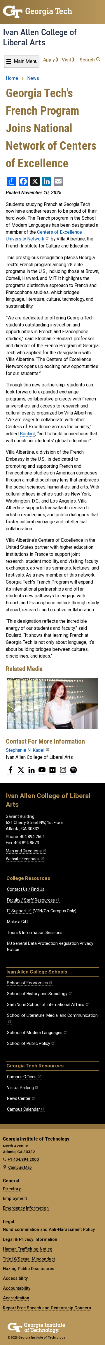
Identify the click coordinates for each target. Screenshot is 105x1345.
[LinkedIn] (31, 772)
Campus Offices (21, 1076)
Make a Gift (17, 921)
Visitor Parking (20, 1087)
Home (12, 78)
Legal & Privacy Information (30, 1239)
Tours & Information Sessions (34, 932)
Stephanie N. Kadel (25, 750)
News (33, 78)
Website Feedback (23, 858)
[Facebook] (10, 772)
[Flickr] (52, 772)
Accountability (16, 1288)
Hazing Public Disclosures (28, 1268)
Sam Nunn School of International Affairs (45, 1004)
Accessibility (15, 1278)
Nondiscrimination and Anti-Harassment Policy (49, 1229)
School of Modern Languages (34, 1032)
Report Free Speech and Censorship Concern (47, 1308)
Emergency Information (26, 1208)
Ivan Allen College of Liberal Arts (40, 37)
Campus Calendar (23, 1109)
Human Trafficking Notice (27, 1249)
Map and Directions (24, 851)
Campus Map (20, 1167)
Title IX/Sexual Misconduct (29, 1259)
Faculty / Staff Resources (31, 900)
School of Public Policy (28, 1043)
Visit (67, 60)
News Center (19, 1098)
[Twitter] (21, 772)
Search (88, 60)
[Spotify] (73, 772)
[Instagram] (63, 772)
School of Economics (27, 983)
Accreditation (16, 1298)
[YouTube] (42, 772)
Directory (12, 1188)
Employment (15, 1198)
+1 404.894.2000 (23, 1159)
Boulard (27, 433)
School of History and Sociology (37, 993)
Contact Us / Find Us (25, 889)
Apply (49, 60)
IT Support (17, 911)
